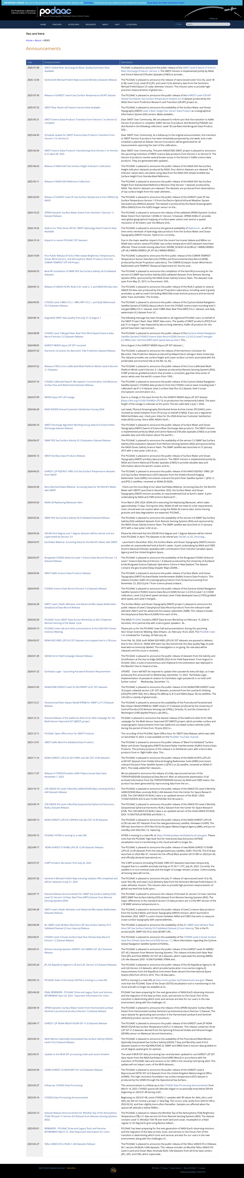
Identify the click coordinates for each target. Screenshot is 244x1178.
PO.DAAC (137, 619)
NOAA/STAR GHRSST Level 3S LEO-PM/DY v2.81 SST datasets (76, 687)
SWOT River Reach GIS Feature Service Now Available (72, 107)
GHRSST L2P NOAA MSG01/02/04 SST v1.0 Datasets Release (75, 1023)
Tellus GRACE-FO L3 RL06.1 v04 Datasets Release (70, 1144)
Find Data (57, 24)
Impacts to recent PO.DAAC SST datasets (66, 240)
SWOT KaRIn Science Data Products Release (67, 573)
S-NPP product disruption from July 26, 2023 (67, 862)
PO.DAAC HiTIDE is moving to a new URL (65, 835)
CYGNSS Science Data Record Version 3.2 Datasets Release (75, 588)
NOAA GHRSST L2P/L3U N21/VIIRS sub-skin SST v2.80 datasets (77, 757)
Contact (202, 1168)
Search (189, 21)
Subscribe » (71, 1168)
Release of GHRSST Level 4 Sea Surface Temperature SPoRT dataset (80, 95)
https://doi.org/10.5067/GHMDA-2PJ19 (142, 400)
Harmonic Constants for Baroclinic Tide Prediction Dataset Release (80, 350)
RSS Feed (155, 1168)
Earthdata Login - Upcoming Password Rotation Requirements (77, 671)
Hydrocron (194, 228)
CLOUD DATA (131, 24)
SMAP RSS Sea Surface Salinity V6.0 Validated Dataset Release (77, 517)
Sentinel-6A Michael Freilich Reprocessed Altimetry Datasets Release (80, 79)
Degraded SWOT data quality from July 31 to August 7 (72, 317)
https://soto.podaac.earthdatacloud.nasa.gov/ (180, 980)
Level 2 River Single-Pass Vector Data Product (167, 110)
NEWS (46, 40)
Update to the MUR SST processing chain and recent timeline (76, 1054)
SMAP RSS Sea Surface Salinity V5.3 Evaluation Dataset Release (77, 440)
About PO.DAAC (190, 1168)
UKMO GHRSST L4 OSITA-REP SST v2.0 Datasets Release (73, 1069)
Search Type (179, 21)
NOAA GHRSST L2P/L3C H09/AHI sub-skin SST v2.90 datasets (76, 819)
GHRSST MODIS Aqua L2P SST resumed (65, 345)
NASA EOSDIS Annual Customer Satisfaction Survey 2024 (74, 409)
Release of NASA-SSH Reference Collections (67, 181)
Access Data (73, 24)
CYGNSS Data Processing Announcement (186, 1085)
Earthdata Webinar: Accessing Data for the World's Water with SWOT (80, 542)
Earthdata (88, 2)
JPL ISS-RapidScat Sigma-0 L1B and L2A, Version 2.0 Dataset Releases (80, 964)
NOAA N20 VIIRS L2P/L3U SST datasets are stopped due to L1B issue (80, 640)
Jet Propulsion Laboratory (23, 10)
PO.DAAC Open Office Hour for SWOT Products (69, 733)
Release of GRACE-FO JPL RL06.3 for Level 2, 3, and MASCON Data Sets (81, 286)
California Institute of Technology (23, 13)
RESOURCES (91, 24)
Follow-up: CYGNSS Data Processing (63, 1085)
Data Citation (176, 1168)
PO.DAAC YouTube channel (184, 736)
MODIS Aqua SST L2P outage (59, 397)
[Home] (67, 11)
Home (43, 24)
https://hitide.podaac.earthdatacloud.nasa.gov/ (182, 835)
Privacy (165, 1168)
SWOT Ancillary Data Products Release (64, 455)
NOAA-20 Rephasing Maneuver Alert (63, 502)
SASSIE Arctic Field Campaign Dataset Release (68, 656)
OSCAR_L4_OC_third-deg (191, 536)
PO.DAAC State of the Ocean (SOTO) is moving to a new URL (75, 980)
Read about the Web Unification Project (166, 2)
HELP (117, 24)
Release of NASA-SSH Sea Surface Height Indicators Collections (77, 166)
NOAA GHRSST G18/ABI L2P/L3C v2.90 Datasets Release (73, 847)
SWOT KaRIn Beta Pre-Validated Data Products (69, 742)
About (105, 24)
